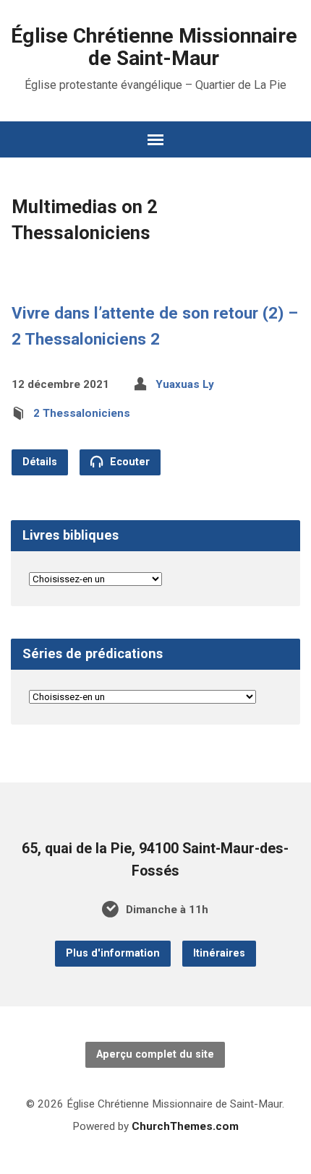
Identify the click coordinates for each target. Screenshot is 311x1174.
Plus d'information (113, 953)
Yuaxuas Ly (185, 384)
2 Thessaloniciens (81, 413)
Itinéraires (219, 953)
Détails (39, 462)
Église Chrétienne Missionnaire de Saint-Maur (154, 47)
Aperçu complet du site (155, 1054)
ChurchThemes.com (185, 1126)
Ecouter (128, 462)
